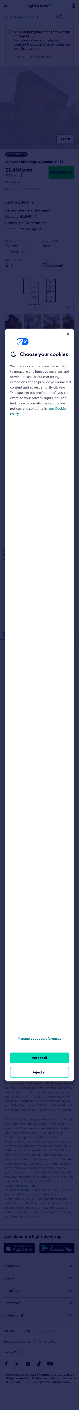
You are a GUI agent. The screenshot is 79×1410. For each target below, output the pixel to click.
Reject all (39, 1072)
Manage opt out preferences (39, 1038)
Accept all (39, 1058)
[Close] (68, 334)
